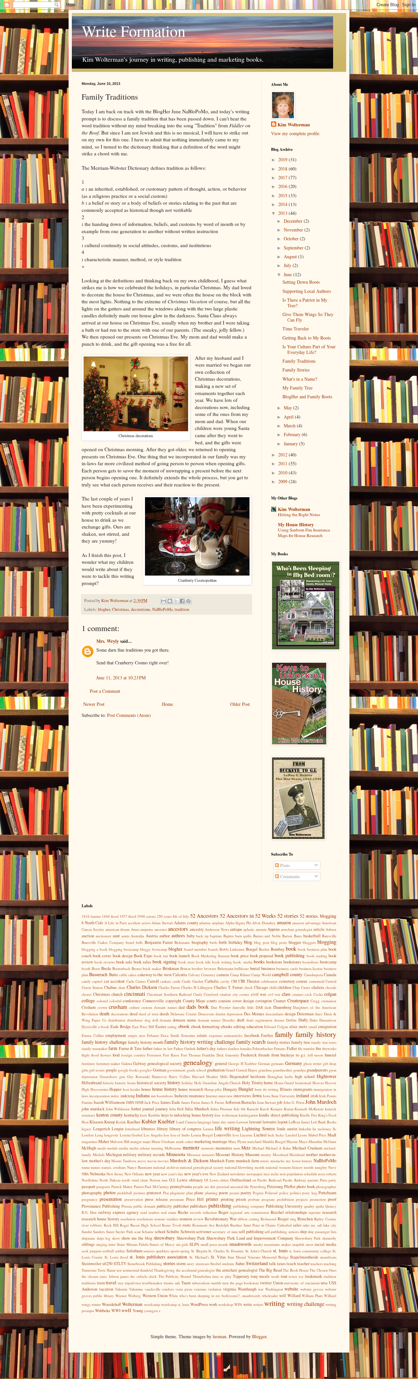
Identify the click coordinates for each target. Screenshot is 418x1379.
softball (108, 1250)
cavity (225, 981)
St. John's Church (258, 1250)
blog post (261, 942)
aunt (116, 936)
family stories (278, 1042)
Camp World (261, 974)
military (130, 1154)
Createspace (298, 1000)
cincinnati (134, 993)
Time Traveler (295, 328)
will (282, 1295)
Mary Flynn (237, 1141)
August (291, 256)
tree (120, 1282)
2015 (283, 195)
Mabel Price (317, 1135)
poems (234, 1192)
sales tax (309, 1225)
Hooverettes (99, 1089)
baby (191, 936)
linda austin (287, 1129)
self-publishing (276, 1231)
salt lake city (326, 1225)
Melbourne (173, 1148)
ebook (183, 1026)
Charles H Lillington (197, 987)
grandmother (282, 1070)
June (288, 274)
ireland (302, 1095)
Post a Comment (105, 691)
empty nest (136, 1035)
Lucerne (246, 1135)
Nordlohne (90, 1180)
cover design (243, 1001)
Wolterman (132, 1304)
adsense (205, 922)
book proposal (261, 956)
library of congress (185, 1129)
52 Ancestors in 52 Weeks (248, 915)
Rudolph (222, 1225)
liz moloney (322, 1128)
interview (225, 1095)
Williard (330, 1295)
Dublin (291, 1020)
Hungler (245, 1089)
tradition (182, 609)
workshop (225, 1304)
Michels (98, 1154)
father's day (206, 1048)
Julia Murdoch (197, 1109)
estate (202, 1035)
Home (167, 704)
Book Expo (143, 956)
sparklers (162, 1250)
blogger (295, 942)
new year (152, 1174)
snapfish (298, 1244)
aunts (125, 935)
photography (92, 1193)
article (319, 929)
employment (115, 1035)
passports (103, 1186)
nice (267, 1173)
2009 (283, 481)
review (198, 1218)
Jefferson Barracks (240, 1102)
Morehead (297, 1154)
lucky (280, 1135)
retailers (172, 1218)
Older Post (240, 704)
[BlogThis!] (170, 601)
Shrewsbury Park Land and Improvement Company (249, 1238)
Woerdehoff (111, 1304)
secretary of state (225, 1231)
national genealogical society (202, 1167)
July (288, 265)
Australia (137, 935)
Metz (245, 1148)
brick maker (152, 968)
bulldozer (241, 968)
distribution (116, 1020)
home (268, 1083)
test (119, 1270)
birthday (235, 942)
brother (197, 968)
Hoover (318, 1082)
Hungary (230, 1089)
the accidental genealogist (195, 1270)
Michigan (114, 1154)
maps (147, 1141)
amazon (284, 922)
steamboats (328, 1257)
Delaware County (183, 1013)
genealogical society (164, 1063)
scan (137, 1231)
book (291, 948)
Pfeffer (290, 1186)
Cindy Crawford (205, 994)
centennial (316, 981)
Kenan (289, 1108)
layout (283, 1122)
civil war (258, 994)
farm (112, 1048)
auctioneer (103, 935)
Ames (135, 929)
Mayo (303, 1141)
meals (101, 1148)
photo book (305, 1186)
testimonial (131, 1270)
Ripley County (325, 1218)
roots (187, 1225)
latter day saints (223, 1121)
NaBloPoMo (162, 609)
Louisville (222, 1135)
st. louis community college (310, 1250)
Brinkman (171, 968)
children (284, 987)
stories (169, 1263)
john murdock (93, 1109)
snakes (286, 1244)
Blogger (259, 1336)
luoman (219, 1336)
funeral (330, 1055)
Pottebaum (327, 1193)
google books (128, 1070)
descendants (274, 1013)
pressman (177, 1199)
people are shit (204, 1186)
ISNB (139, 1102)
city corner (241, 994)
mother (312, 1154)
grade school (196, 1070)
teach (291, 1263)
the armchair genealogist (237, 1270)
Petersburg (258, 1186)
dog (148, 1020)
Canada (330, 974)
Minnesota (175, 1154)
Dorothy (228, 1020)
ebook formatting (205, 1026)
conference (132, 1001)
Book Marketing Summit (210, 955)
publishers (198, 1206)
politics (295, 1192)
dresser (279, 1020)
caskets (165, 981)
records (195, 1212)
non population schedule (298, 1173)
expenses (215, 1035)
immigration (323, 1089)
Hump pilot (213, 1089)
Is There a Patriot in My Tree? (304, 303)
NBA (85, 1173)
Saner (110, 1231)
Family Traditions (298, 361)
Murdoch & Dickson (189, 1160)
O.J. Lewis (178, 1180)
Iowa (257, 1095)
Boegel (252, 949)
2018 (283, 169)
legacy (86, 1128)
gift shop (330, 1063)
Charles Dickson (142, 987)
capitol (97, 981)
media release (139, 1148)
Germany (293, 1063)
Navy (332, 1167)
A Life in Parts (115, 922)
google (111, 1070)
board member (195, 949)
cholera (318, 987)
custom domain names (159, 1007)
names (95, 1167)
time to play (221, 1276)
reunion (186, 1219)
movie (152, 1160)
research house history (100, 1219)
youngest (151, 1310)
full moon (315, 1055)
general (221, 1063)
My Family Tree (297, 388)
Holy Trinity (252, 1083)
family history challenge (104, 1042)
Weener (121, 1295)
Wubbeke (102, 1310)
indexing (128, 1096)
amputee (146, 929)
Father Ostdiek (185, 1048)
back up (202, 935)
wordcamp (152, 1304)
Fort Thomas (191, 1055)
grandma (265, 1070)
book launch (179, 956)
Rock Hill (111, 1225)
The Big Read (270, 1270)
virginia (229, 1289)
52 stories (287, 915)
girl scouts (96, 1070)
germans (277, 1063)
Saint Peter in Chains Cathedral (268, 1225)
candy (86, 981)
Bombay (277, 949)
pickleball (124, 1192)
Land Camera (186, 1121)
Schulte (173, 1231)
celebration (269, 981)
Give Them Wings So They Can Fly (307, 317)
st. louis (280, 1250)
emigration (327, 1026)
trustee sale (172, 1282)
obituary (196, 1180)
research (329, 1212)
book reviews (104, 961)
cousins (224, 1001)
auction (88, 936)
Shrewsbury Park (191, 1238)
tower (293, 1276)
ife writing (271, 1089)
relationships (296, 1212)
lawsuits (270, 1122)
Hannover (159, 1076)
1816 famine (91, 916)
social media (325, 1244)
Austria (152, 936)
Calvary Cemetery (202, 974)
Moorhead (280, 1154)
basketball (312, 936)
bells (139, 942)
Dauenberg (282, 1007)
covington (263, 1001)
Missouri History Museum (238, 1154)
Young (138, 1310)
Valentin (121, 1289)
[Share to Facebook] (182, 601)
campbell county (287, 974)
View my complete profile (295, 133)
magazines (89, 1141)
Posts (284, 865)
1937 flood (128, 916)
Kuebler (166, 1121)
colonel (102, 1000)
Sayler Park (124, 1231)
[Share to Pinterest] (188, 601)
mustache (277, 1160)
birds (213, 942)
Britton (185, 968)
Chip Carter (301, 987)
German (264, 1063)
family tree (300, 1042)
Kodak (121, 1121)
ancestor (160, 929)
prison (241, 1199)
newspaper (255, 1173)
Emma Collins (93, 1035)
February (293, 434)
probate (254, 1199)
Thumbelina (202, 1276)
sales (297, 1225)
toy (301, 1276)
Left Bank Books (323, 1121)
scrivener (203, 1231)
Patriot (139, 1186)
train (101, 1283)
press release (156, 1199)
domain (165, 1020)
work (213, 1304)
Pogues (258, 1192)
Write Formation (133, 30)
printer (212, 1199)
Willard (293, 1295)
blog (248, 942)
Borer (96, 968)
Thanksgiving (164, 1270)
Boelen (264, 949)
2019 (283, 159)
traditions (89, 1282)
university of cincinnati (301, 1282)
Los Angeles (153, 1135)
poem (223, 1193)
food (116, 1055)
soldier (120, 1250)
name (86, 1167)
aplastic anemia (254, 929)
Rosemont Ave (203, 1225)
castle (176, 981)
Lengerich (101, 1129)
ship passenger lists (322, 1231)
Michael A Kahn (278, 1148)
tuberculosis (201, 1282)
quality (309, 1206)
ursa (324, 1283)
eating (172, 1026)
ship (303, 1231)
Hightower (326, 1076)
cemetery (287, 981)
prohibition (285, 1199)
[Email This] (163, 601)
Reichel (277, 1212)
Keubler (154, 1115)
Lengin (117, 1129)
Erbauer (153, 1035)
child (273, 987)
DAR (259, 1007)
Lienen (208, 1128)
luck (271, 1135)
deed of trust (148, 1013)
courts (212, 1001)
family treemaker (94, 1048)
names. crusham (114, 1167)
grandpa (299, 1070)
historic (108, 1082)
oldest (224, 1180)
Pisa (166, 1192)
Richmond (268, 1218)
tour (284, 1276)
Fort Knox (171, 1055)
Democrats (206, 1013)
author (164, 936)
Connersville (153, 1001)
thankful (146, 1270)
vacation (106, 1289)
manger (136, 1141)
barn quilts (243, 935)
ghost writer (312, 1063)
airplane (218, 922)
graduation (216, 1070)
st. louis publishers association (158, 1257)
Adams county (186, 923)
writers (258, 1304)
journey (161, 1109)
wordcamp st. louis (175, 1304)
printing (227, 1199)
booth (86, 968)
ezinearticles (233, 1035)
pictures (139, 1192)
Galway (139, 1063)
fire (318, 1048)
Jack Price (151, 1102)
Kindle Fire (308, 1115)
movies (163, 1160)
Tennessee (89, 1270)
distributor (135, 1020)
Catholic (212, 981)
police (283, 1192)
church (116, 994)
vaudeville (152, 1289)
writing (274, 1303)
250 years (164, 916)
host (126, 1089)
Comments (289, 876)
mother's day (99, 1161)
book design (123, 956)
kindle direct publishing (279, 1115)
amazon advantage (306, 922)
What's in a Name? (299, 379)
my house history (299, 1160)
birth (223, 942)
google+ (145, 1070)
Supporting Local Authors (306, 291)
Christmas (120, 609)
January (291, 443)
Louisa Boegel (202, 1135)
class (286, 994)
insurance (197, 1096)
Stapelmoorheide (304, 1257)
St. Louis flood (116, 1257)
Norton (155, 1180)
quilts (320, 1206)
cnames (297, 994)
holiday (187, 1082)
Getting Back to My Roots (306, 338)
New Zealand (219, 1173)
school (160, 1231)
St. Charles (216, 1250)
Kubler (148, 1121)
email (313, 1026)
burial (255, 968)
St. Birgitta (199, 1250)
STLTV (120, 1263)
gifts (85, 1070)
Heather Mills (217, 1076)
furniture (88, 1063)
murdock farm (247, 1161)
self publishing (251, 1231)
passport (88, 1186)
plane (198, 1193)
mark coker (184, 1141)
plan (189, 1192)
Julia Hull (176, 1108)
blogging (326, 941)
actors (146, 922)
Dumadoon (327, 1020)
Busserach (98, 974)
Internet (211, 1095)
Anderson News (217, 929)
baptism (216, 935)
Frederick (249, 1055)
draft (241, 1020)
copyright (173, 1001)
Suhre (240, 1263)
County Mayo (194, 1001)
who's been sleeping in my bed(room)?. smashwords (220, 1295)
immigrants (303, 1089)
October (292, 238)
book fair (161, 955)
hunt (258, 1089)
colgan (330, 994)
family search (250, 1041)
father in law (162, 1048)
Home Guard (284, 1082)
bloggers (309, 942)
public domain (144, 1206)
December (294, 221)
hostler (135, 1089)
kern (143, 1115)
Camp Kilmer (240, 974)
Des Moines (254, 1014)
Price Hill (195, 1199)
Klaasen (96, 1122)
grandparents (317, 1070)
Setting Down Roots (301, 282)
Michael (258, 1148)
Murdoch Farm (222, 1161)
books (259, 962)
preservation (133, 1199)
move (141, 1160)
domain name (184, 1020)
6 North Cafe (92, 923)
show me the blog (136, 1238)
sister (112, 1244)
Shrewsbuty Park (308, 1238)
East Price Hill (143, 1026)
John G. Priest (293, 1102)
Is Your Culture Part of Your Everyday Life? (309, 349)
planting (211, 1192)
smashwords (240, 1244)
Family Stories (296, 370)
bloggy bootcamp (153, 949)
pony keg (309, 1192)
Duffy (303, 1020)
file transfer (306, 1048)
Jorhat (136, 1109)
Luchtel (260, 1135)
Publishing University (284, 1206)
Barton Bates (292, 935)
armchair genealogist (296, 929)
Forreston (154, 1055)
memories (224, 1148)
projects (302, 1199)
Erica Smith (170, 1035)
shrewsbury (164, 1238)
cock (308, 994)
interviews (242, 1096)
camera (223, 974)
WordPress (199, 1304)
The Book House (296, 1270)
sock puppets (92, 1250)
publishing (219, 1205)
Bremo (137, 968)
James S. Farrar (212, 1102)
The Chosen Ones (323, 1270)
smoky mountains (266, 1244)
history (174, 1082)
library (162, 1129)
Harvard (198, 1076)
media (123, 1148)
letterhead (132, 1128)
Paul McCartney (157, 1186)
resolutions (145, 1218)
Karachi (253, 1108)
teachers (317, 1263)
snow (310, 1244)
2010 (283, 472)
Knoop (109, 1122)
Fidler (292, 1048)
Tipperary (241, 1276)
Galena (126, 1063)
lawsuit (255, 1122)
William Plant (312, 1295)
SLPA (194, 1244)
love (236, 1135)
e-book (103, 1026)
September (294, 248)
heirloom (257, 1076)
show (116, 1238)
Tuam (186, 1283)
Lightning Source (258, 1128)
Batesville (329, 935)
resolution (128, 1218)
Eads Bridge (120, 1026)
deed (133, 1014)
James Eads (170, 1102)
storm (181, 1263)
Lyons (302, 1135)
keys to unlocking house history (187, 1115)
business (268, 968)
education (255, 1026)
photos (110, 1192)
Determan (305, 1014)
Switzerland (257, 1263)
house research (190, 1089)
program (268, 1199)
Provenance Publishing (101, 1206)
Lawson (242, 1121)
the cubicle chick (143, 1276)
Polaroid (271, 1192)
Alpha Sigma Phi (238, 922)
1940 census (146, 916)
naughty (321, 1167)
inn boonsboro (162, 1095)
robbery (96, 1225)
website (291, 1289)
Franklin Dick (213, 1055)
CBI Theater (248, 981)
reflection (210, 1212)
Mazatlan (315, 1141)
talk (272, 1263)
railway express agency (118, 1212)
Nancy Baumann (139, 1167)
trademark (313, 1276)
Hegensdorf (239, 1076)
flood (95, 1055)
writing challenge (305, 1304)
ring (293, 1218)
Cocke (318, 994)
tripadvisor (133, 1282)
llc (334, 1128)
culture (134, 1007)
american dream (117, 929)
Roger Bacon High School (140, 1225)
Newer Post (93, 704)
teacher (303, 1263)
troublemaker (152, 1282)
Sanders (99, 1231)
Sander (87, 1231)
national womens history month (289, 1167)
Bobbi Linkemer (232, 949)
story (190, 1263)
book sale (124, 962)
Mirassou (194, 1154)
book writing (222, 961)
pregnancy (90, 1199)
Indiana (143, 1095)
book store (186, 961)
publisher (181, 1206)
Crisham (89, 1007)
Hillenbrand (92, 1083)
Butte (113, 974)
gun (122, 1076)
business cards (287, 968)
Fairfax (267, 1035)
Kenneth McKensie (309, 1108)
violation (214, 1289)
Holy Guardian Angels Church (217, 1082)
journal (148, 1109)
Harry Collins (179, 1076)
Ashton (331, 929)
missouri (208, 1154)
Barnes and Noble (267, 935)
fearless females (239, 1048)
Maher (103, 1141)
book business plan (312, 949)
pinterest (154, 1193)
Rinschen (305, 1219)
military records (151, 1154)
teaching (330, 1263)
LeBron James (299, 1121)
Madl (332, 1135)
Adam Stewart (162, 922)
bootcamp (328, 962)
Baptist (228, 935)
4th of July (180, 916)
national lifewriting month (245, 1167)
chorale (330, 987)
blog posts (279, 942)
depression (235, 1013)
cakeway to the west (154, 974)
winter (96, 1304)
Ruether (236, 1225)
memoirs (207, 1148)
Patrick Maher (122, 1186)
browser (210, 968)
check (248, 987)
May (288, 407)
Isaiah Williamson (109, 1102)
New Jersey (114, 1173)
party (332, 1180)
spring (185, 1250)
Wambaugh (247, 1289)
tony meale (260, 1276)
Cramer (279, 1001)
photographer (326, 1186)
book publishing (290, 955)
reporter (315, 1212)
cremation (328, 1000)
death (104, 1013)
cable (123, 974)
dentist (220, 1013)
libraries (148, 1129)
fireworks (329, 1048)
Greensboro (108, 1076)
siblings (88, 1244)
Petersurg (275, 1186)
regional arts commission (249, 1212)
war (261, 1289)
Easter (160, 1026)
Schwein (188, 1231)
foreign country (133, 1055)
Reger (223, 1212)
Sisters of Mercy (162, 1244)
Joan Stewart (266, 1102)
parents (313, 1180)
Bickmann (182, 942)
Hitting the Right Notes (299, 514)
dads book (197, 1006)
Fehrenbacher (262, 1048)
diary (319, 1013)
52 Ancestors (204, 915)
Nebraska (97, 1174)
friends (264, 1055)
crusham (118, 1006)
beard (130, 942)
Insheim (181, 1096)
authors (178, 935)
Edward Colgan (276, 1026)
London (88, 1135)
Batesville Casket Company (103, 942)
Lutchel (291, 1135)
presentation (111, 1199)
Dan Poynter (221, 1007)
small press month (214, 1244)
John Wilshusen (118, 1108)
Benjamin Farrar (159, 942)
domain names (209, 1020)
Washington (274, 1289)
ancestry (197, 929)
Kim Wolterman (294, 124)
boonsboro (310, 961)
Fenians (279, 1048)
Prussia (126, 1206)
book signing (165, 962)
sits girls (182, 1244)
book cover (102, 956)
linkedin (305, 1128)
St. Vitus (218, 1257)
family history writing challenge (199, 1041)
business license (311, 968)
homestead (303, 1082)
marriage (219, 1141)
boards (213, 949)
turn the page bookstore (240, 1282)
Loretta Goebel (131, 1135)
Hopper (115, 1089)
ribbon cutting (248, 1218)
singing (101, 1244)
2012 (283, 455)
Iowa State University (279, 1095)
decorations (140, 609)
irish (314, 1096)
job (279, 1102)
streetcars (202, 1263)
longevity (111, 1135)
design (290, 1014)
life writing (227, 1128)
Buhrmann (225, 968)
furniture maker (108, 1063)
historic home (125, 1082)
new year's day (172, 1173)
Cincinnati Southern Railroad (169, 994)
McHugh (89, 1148)
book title (203, 961)
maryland (254, 1141)
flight (85, 1055)
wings (86, 1304)
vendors (168, 1289)
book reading (317, 955)
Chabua (110, 987)
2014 (283, 204)
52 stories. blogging (318, 916)
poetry (246, 1193)
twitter (266, 1283)
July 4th (239, 1108)
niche (275, 1173)
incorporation (99, 1095)
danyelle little (243, 1007)
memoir (191, 1147)
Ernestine (188, 1035)
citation (225, 994)
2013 (283, 213)
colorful (115, 1000)
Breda (106, 968)
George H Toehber (242, 1063)
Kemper (276, 1108)
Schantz (147, 1231)
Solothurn (134, 1251)
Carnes (141, 981)
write (247, 1304)
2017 (283, 177)
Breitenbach (121, 968)
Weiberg (134, 1295)
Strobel (215, 1263)
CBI (234, 981)
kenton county (109, 1115)
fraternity (232, 1055)
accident (134, 922)
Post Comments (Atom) (129, 715)
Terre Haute (106, 1270)
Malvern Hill (119, 1141)
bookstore (274, 962)
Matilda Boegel (274, 1141)
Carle (130, 981)
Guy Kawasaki (138, 1076)
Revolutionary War (220, 1219)
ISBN (130, 1102)
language (204, 1121)
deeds (164, 1014)
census (301, 981)
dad (182, 1007)
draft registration (259, 1020)
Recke (183, 1212)
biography (200, 942)
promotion (318, 1199)
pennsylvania (181, 1186)
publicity (164, 1206)
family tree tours (323, 1042)
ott (254, 1180)
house (146, 1089)
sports (174, 1250)
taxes (281, 1263)
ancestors (178, 928)
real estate (168, 1212)
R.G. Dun (89, 1212)
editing (239, 1026)
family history (316, 1034)
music (264, 1160)
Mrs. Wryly (107, 641)
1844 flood (110, 916)
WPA (238, 1304)
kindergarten (248, 1115)
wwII (126, 1310)
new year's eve (196, 1174)
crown (102, 1007)
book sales (142, 962)
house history (164, 1089)
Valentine (136, 1289)
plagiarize (177, 1192)
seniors (293, 1231)
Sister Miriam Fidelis (132, 1244)
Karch (264, 1108)
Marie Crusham (163, 1141)
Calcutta (180, 974)
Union (278, 1283)
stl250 (107, 1263)
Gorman (159, 1070)
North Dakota (109, 1180)
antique (236, 929)
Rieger (283, 1219)
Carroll (153, 981)
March (290, 425)
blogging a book (94, 949)
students (228, 1263)
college (88, 1000)
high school (305, 1076)
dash (268, 1007)
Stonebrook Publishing (144, 1263)
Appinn (273, 929)
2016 (283, 186)
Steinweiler (91, 1263)
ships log (104, 1238)
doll (155, 1020)
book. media (242, 961)
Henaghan (275, 1076)
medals (112, 1148)
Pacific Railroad (269, 1180)
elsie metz (298, 1026)
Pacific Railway (294, 1180)
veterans (200, 1289)
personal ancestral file (233, 1186)
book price (240, 956)
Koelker (133, 1122)
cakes (132, 974)
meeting (157, 1148)
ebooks (226, 1026)
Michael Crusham (307, 1148)
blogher (104, 609)
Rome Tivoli (171, 1225)
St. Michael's (199, 1257)
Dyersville (89, 1026)
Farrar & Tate (130, 1048)
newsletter (237, 1173)
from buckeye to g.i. (288, 1055)
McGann (329, 1141)
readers (154, 1212)
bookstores (292, 962)
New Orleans (134, 1173)
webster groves (311, 1289)
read (143, 1212)
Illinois (286, 1089)
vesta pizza (183, 1289)
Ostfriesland (240, 1180)
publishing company (249, 1206)
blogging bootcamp (124, 949)
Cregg (315, 1000)
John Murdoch (320, 1101)
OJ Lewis (211, 1180)
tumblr (216, 1282)
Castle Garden (192, 981)
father (148, 1048)
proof (332, 1199)
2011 (283, 463)
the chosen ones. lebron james (105, 1276)
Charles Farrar (169, 987)
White (173, 1295)
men (236, 1148)
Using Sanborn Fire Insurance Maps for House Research (304, 532)
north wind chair (135, 1180)
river (85, 1225)
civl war (274, 994)
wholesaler (270, 1295)
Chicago (261, 987)
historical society (151, 1083)
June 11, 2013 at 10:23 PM (121, 677)
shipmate (88, 1238)
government (176, 1070)
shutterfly (329, 1238)
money (266, 1154)
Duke (314, 1020)
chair (121, 987)
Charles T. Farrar (228, 987)
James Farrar (190, 1102)
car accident (114, 981)
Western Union (155, 1295)
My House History (296, 524)
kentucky (131, 1115)
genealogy (198, 1062)
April (289, 417)
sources (148, 1250)
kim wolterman (226, 1115)
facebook (251, 1035)
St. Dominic (235, 1250)
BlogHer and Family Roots (307, 396)
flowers (105, 1055)
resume (159, 1218)
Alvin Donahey (264, 922)
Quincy (330, 1206)
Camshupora (313, 974)
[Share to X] (176, 601)
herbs (289, 1076)
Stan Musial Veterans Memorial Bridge (258, 1257)
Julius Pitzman (221, 1108)
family (284, 1034)
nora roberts (327, 1173)
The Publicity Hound (174, 1276)
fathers (222, 1048)
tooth (275, 1276)
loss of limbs (180, 1135)
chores (86, 994)
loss (166, 1135)
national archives (166, 1167)
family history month (145, 1042)
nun (165, 1180)
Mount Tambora (123, 1160)
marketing (202, 1141)
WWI (116, 1310)
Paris (323, 1180)
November (294, 230)
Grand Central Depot (241, 1070)
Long (99, 1135)
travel (111, 1282)
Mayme (292, 1141)
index (115, 1095)
